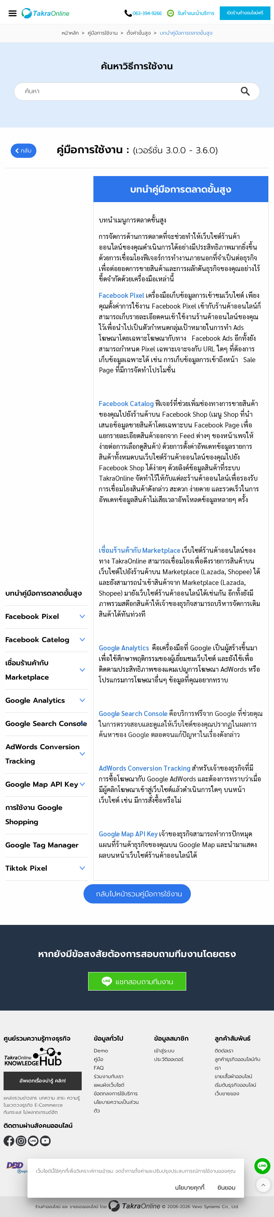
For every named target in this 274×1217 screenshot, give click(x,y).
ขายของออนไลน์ (84, 1206)
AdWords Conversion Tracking (42, 753)
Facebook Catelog (37, 639)
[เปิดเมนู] (12, 13)
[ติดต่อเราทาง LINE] (262, 1166)
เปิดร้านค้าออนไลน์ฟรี (245, 12)
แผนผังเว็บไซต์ (109, 1085)
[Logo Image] (45, 13)
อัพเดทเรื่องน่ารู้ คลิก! (43, 1081)
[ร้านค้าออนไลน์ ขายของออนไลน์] (134, 1206)
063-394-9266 (147, 13)
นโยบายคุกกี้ (189, 1187)
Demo (101, 1051)
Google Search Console (46, 723)
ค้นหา (245, 91)
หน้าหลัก (70, 33)
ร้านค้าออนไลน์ (47, 1206)
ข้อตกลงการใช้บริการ (116, 1093)
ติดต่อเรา (224, 1051)
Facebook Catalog (126, 403)
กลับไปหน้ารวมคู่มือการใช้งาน (139, 893)
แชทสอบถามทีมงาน (144, 981)
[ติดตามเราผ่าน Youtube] (45, 1141)
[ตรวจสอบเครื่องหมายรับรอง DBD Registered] (21, 1168)
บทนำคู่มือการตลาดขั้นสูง (43, 593)
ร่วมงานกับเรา (108, 1076)
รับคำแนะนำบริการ (196, 13)
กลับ (26, 150)
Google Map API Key (41, 784)
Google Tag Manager (41, 845)
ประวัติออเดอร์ (168, 1059)
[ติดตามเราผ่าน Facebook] (9, 1141)
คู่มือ (98, 1059)
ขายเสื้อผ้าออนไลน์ (233, 1076)
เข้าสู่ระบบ (164, 1051)
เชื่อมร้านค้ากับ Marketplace (27, 669)
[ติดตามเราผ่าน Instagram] (21, 1141)
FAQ (98, 1068)
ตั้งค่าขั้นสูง (139, 33)
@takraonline (33, 1141)
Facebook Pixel (32, 616)
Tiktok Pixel (26, 868)
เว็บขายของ (227, 1093)
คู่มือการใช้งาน (103, 33)
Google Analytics (35, 700)
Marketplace (161, 550)
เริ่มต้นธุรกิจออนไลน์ (235, 1085)
